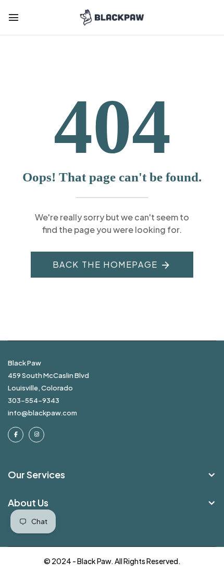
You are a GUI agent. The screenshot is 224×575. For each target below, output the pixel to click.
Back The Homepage (105, 264)
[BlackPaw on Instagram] (36, 434)
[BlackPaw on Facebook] (15, 434)
